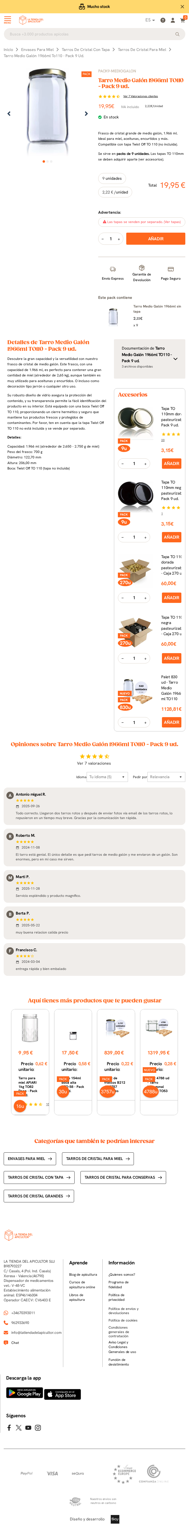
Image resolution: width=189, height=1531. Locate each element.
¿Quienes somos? (122, 1274)
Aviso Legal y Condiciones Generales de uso (122, 1347)
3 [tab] (51, 161)
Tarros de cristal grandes (35, 1196)
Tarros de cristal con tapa (35, 1177)
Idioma (81, 777)
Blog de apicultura (83, 1274)
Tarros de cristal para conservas (120, 1177)
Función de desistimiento (119, 1362)
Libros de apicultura (77, 1297)
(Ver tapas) (172, 222)
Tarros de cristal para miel (94, 1158)
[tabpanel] (48, 114)
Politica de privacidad (117, 1297)
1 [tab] (44, 161)
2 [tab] (48, 161)
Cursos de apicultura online (82, 1284)
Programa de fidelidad (118, 1284)
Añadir (171, 463)
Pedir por (140, 777)
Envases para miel (26, 1158)
